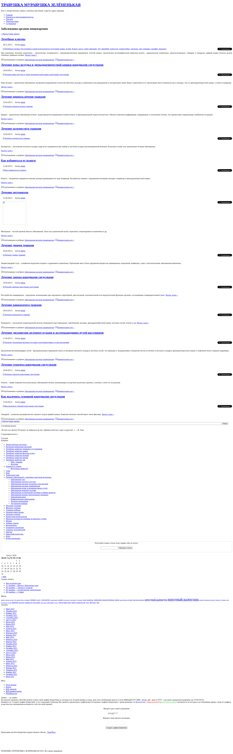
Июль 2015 (10, 622)
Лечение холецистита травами (21, 128)
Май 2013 (10, 659)
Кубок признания (13, 538)
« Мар (3, 577)
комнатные (90, 600)
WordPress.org (11, 694)
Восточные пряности (19, 469)
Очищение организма (15, 527)
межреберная (124, 600)
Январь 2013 (11, 668)
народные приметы (138, 600)
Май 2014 (10, 637)
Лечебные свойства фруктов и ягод (20, 453)
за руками (79, 600)
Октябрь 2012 (11, 674)
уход (87, 602)
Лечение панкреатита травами (21, 304)
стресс (56, 602)
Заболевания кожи (18, 497)
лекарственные (108, 600)
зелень (84, 600)
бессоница (17, 600)
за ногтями (73, 600)
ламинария (98, 600)
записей (11, 689)
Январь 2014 (11, 642)
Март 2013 (10, 663)
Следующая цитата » (9, 434)
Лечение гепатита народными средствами (28, 364)
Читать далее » (31, 55)
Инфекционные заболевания (22, 499)
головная (26, 600)
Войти (8, 687)
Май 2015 (10, 626)
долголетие (45, 600)
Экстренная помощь (19, 503)
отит (227, 600)
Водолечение (11, 525)
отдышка (223, 600)
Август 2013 (11, 653)
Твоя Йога (51, 732)
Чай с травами (16, 462)
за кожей (60, 600)
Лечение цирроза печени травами (23, 96)
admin (22, 45)
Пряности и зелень (13, 466)
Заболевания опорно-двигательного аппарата (29, 495)
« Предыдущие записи (10, 34)
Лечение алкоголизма (15, 512)
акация (3, 600)
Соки (8, 471)
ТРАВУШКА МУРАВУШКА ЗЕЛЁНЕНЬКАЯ (41, 5)
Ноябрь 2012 (11, 672)
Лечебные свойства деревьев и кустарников (24, 449)
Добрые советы (12, 523)
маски (117, 600)
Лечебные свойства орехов (17, 458)
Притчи (9, 532)
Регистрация (11, 685)
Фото (8, 536)
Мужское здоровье (13, 506)
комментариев (14, 691)
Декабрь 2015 (11, 611)
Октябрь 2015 (11, 615)
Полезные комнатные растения (19, 447)
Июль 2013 (10, 655)
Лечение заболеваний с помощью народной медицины (28, 477)
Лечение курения (13, 514)
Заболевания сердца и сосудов (23, 482)
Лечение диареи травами (17, 245)
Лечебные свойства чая (15, 460)
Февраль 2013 (11, 666)
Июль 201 (10, 677)
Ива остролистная (13, 583)
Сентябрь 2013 (12, 650)
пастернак (4, 602)
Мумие (9, 521)
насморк (201, 600)
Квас (8, 473)
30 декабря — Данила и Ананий (19, 588)
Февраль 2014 (11, 639)
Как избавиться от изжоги (18, 160)
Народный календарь (14, 534)
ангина (7, 600)
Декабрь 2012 (11, 670)
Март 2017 (10, 609)
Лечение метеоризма (14, 192)
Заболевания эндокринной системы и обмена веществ (33, 493)
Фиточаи (14, 464)
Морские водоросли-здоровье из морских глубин (26, 519)
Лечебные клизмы (13, 39)
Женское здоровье (13, 508)
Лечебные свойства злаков (17, 451)
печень (9, 602)
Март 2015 (10, 631)
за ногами (66, 600)
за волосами (53, 600)
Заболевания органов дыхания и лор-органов (29, 484)
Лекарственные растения (16, 445)
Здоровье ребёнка (13, 510)
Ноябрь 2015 (11, 613)
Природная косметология (16, 517)
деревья (33, 600)
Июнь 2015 (10, 624)
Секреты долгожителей (15, 530)
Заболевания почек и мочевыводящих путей (29, 488)
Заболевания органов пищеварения (39, 60)
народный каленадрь (156, 599)
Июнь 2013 (10, 657)
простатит (22, 602)
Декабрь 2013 (11, 644)
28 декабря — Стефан (15, 592)
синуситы (43, 602)
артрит (12, 600)
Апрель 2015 (11, 629)
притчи (15, 602)
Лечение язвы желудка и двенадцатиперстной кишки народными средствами (52, 64)
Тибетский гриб (12, 475)
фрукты (93, 602)
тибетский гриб (64, 602)
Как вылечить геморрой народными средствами (33, 396)
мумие (130, 600)
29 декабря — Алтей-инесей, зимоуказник (23, 590)
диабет (38, 600)
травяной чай (80, 602)
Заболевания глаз (18, 479)
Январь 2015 (11, 635)
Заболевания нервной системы (23, 490)
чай (97, 602)
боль (22, 600)
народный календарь (183, 599)
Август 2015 (11, 620)
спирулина (50, 602)
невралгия (207, 600)
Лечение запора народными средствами (27, 277)
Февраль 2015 (11, 633)
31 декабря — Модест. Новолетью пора (22, 585)
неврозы (217, 600)
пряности (28, 602)
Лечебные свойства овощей (17, 455)
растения (36, 602)
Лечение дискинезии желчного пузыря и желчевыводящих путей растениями (52, 332)
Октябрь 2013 (11, 648)
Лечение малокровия (19, 501)
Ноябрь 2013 (11, 646)
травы (73, 602)
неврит (213, 600)
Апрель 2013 (11, 661)
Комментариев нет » (65, 60)
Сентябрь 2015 (12, 618)
